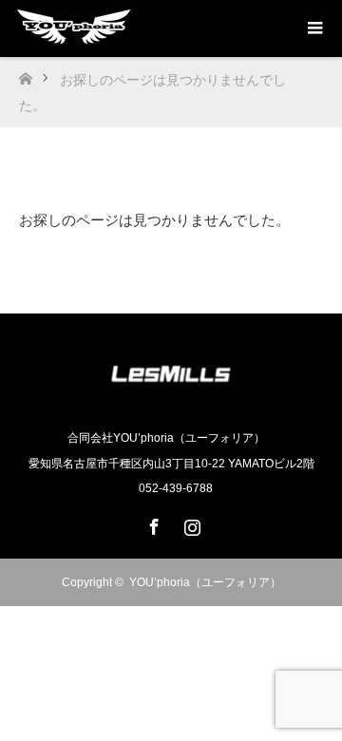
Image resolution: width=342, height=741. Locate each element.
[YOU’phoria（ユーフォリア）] (171, 397)
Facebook (152, 523)
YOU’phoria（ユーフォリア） (205, 582)
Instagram (190, 523)
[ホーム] (25, 73)
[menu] (313, 28)
